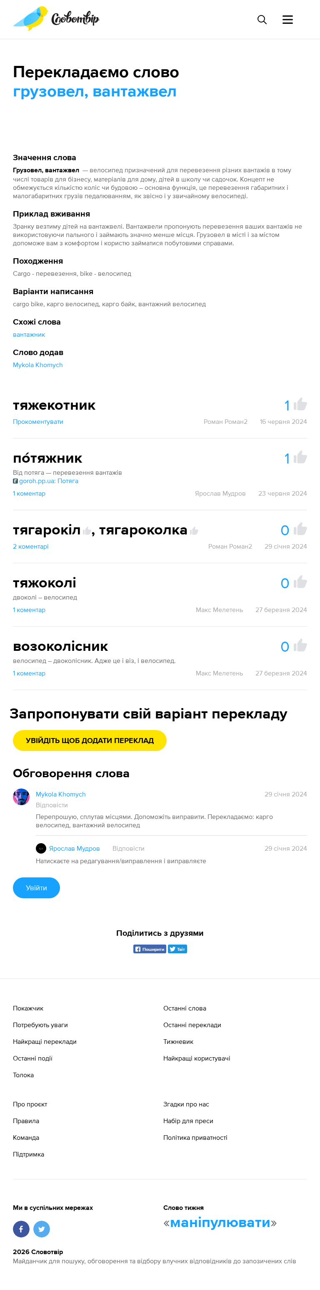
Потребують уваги (40, 1024)
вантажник (29, 334)
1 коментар (29, 493)
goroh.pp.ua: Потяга (48, 480)
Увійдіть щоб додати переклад (90, 741)
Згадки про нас (186, 1104)
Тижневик (178, 1041)
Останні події (32, 1058)
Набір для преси (188, 1120)
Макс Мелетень (219, 609)
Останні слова (184, 1008)
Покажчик (28, 1008)
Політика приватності (195, 1137)
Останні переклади (192, 1024)
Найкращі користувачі (196, 1058)
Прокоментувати (38, 421)
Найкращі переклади (45, 1041)
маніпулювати (220, 1222)
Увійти (36, 887)
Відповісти (52, 805)
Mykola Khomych (38, 364)
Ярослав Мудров (220, 493)
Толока (23, 1074)
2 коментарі (31, 546)
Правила (26, 1120)
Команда (26, 1137)
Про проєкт (30, 1104)
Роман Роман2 (226, 421)
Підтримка (28, 1154)
